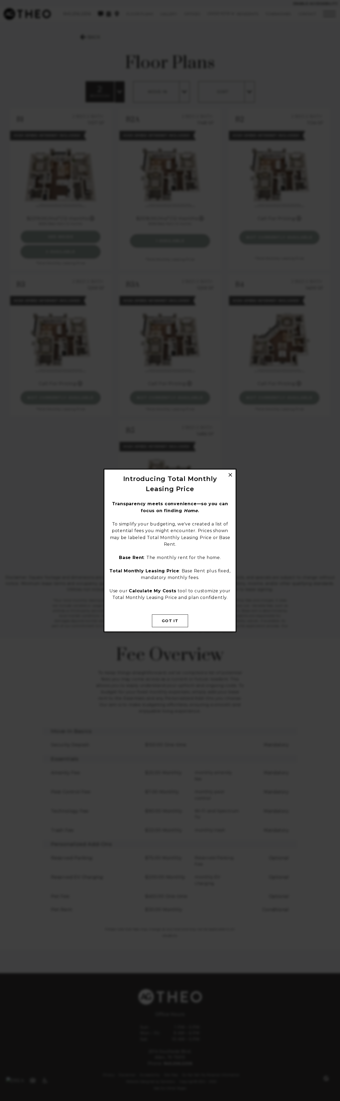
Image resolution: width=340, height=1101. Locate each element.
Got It (170, 620)
